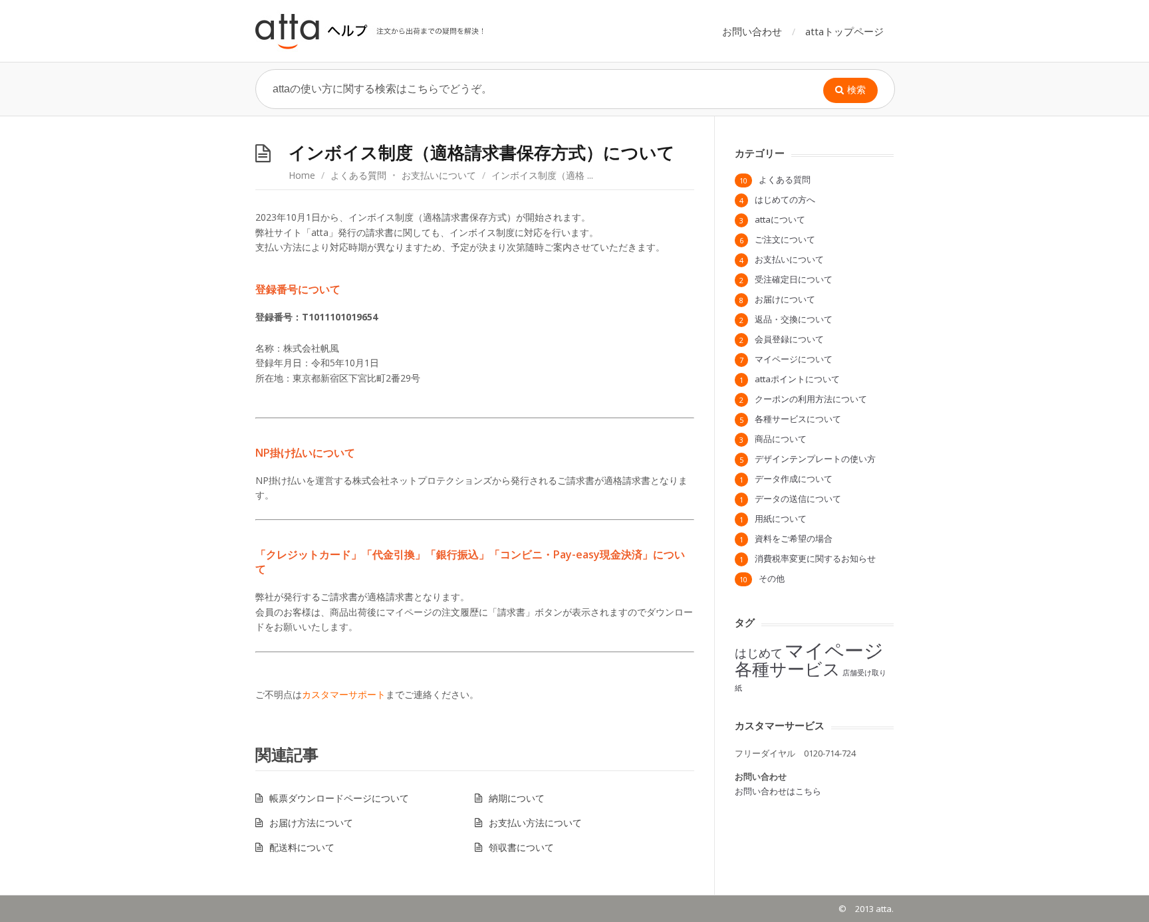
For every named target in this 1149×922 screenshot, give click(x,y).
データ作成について (793, 479)
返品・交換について (793, 319)
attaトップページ (844, 31)
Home (302, 175)
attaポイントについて (797, 379)
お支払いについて (439, 175)
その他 (772, 578)
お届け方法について (311, 822)
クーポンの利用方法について (811, 399)
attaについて (780, 219)
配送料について (301, 847)
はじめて (759, 653)
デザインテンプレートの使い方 (815, 459)
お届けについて (785, 299)
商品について (781, 439)
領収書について (521, 847)
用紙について (781, 518)
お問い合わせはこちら (778, 791)
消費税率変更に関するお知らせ (815, 558)
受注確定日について (793, 279)
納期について (517, 798)
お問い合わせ (752, 31)
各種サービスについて (798, 419)
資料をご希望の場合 (793, 538)
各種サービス (787, 669)
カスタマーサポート (344, 694)
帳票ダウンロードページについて (339, 798)
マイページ (834, 650)
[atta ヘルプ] (370, 31)
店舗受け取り (864, 672)
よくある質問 (358, 175)
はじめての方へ (785, 199)
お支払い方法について (535, 822)
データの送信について (798, 499)
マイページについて (793, 359)
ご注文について (785, 239)
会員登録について (789, 339)
